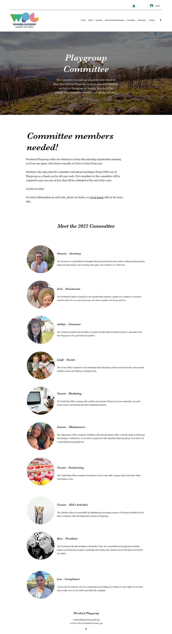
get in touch (96, 197)
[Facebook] (160, 20)
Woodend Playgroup (86, 613)
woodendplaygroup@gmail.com (70, 442)
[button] (134, 5)
